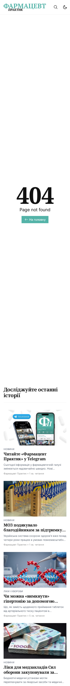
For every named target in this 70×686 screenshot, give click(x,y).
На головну (37, 219)
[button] (56, 7)
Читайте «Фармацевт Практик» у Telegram (25, 456)
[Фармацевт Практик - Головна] (25, 7)
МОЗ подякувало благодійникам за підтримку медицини (33, 530)
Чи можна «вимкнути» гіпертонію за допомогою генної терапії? (29, 601)
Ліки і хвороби (13, 591)
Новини (9, 449)
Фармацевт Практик (15, 473)
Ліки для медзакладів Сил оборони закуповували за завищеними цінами (30, 672)
